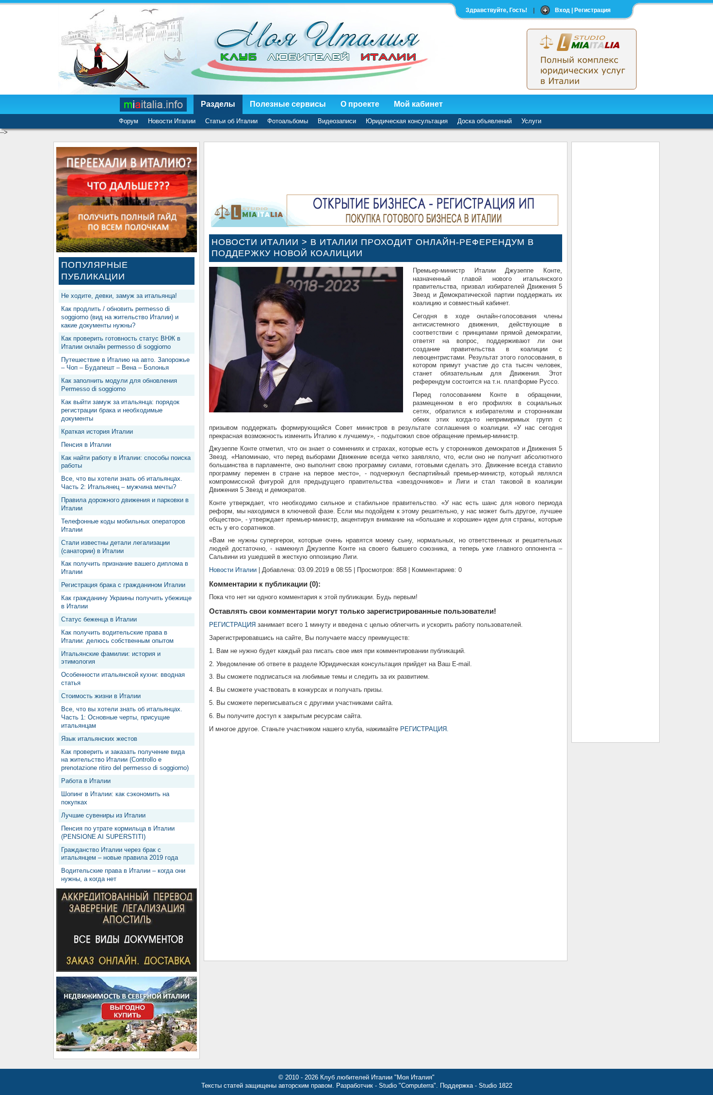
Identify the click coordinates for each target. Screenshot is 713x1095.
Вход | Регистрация (583, 10)
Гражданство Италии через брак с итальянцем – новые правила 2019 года (119, 854)
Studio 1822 (495, 1085)
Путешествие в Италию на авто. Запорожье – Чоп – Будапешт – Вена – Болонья (125, 364)
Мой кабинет (418, 104)
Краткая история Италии (97, 431)
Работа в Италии (86, 780)
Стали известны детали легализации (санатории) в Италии (115, 547)
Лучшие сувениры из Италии (103, 815)
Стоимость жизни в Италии (101, 696)
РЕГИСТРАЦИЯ (232, 624)
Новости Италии (171, 121)
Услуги (531, 121)
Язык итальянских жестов (99, 738)
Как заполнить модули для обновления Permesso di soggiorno (119, 384)
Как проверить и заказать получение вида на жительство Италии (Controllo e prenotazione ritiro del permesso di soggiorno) (125, 760)
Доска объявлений (484, 121)
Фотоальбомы (287, 121)
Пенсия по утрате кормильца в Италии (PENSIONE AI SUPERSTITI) (118, 832)
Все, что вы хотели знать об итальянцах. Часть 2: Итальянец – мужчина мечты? (121, 482)
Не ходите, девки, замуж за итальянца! (119, 295)
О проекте (359, 104)
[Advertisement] (615, 292)
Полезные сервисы (288, 104)
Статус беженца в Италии (99, 619)
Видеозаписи (337, 121)
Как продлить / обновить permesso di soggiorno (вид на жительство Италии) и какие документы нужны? (119, 317)
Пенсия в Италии (86, 444)
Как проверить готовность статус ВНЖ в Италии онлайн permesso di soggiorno (120, 342)
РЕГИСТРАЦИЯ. (424, 729)
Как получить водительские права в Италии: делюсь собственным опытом (117, 636)
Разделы (218, 104)
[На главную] (154, 104)
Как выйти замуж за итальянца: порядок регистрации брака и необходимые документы (120, 410)
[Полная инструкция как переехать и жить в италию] (126, 250)
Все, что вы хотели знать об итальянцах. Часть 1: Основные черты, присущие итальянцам (121, 717)
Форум (128, 121)
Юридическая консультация (407, 121)
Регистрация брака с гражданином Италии (123, 584)
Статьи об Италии (231, 121)
